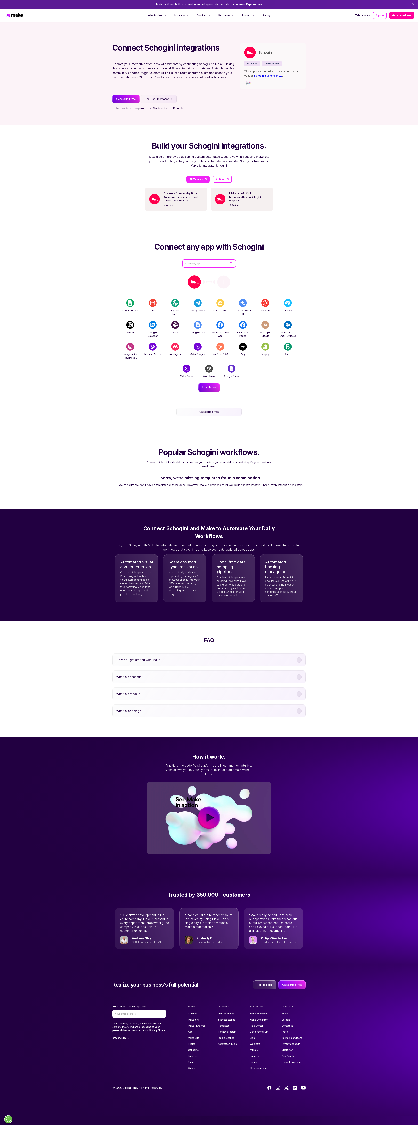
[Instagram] (278, 1087)
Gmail (153, 310)
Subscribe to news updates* (130, 1006)
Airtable (288, 310)
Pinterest (265, 310)
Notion (130, 332)
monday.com (175, 354)
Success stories (226, 1019)
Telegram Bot (198, 310)
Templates (223, 1025)
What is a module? (129, 694)
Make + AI (193, 1019)
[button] (252, 63)
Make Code (186, 376)
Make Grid (193, 1037)
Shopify (265, 354)
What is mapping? (128, 711)
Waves (191, 1068)
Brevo (288, 354)
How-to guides (226, 1013)
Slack (175, 332)
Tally (242, 354)
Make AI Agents (196, 1025)
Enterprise (193, 1056)
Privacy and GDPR (291, 1043)
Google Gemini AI (243, 312)
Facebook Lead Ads (220, 334)
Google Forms (231, 376)
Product (192, 1013)
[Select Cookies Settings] (8, 1119)
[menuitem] (157, 15)
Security (254, 1062)
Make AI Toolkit (152, 354)
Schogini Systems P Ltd (268, 75)
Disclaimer (287, 1049)
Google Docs (198, 332)
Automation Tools (227, 1043)
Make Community (259, 1019)
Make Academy (258, 1013)
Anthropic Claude (265, 334)
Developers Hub (259, 1031)
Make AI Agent (198, 354)
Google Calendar (153, 334)
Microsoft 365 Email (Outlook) (288, 334)
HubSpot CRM (220, 354)
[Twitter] (286, 1087)
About (285, 1013)
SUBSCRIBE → (121, 1037)
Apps (191, 1031)
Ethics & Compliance (292, 1062)
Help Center (256, 1025)
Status (191, 1062)
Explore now (254, 4)
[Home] (14, 15)
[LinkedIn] (295, 1087)
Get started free (401, 15)
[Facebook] (269, 1087)
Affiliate (254, 1049)
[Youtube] (303, 1087)
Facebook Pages (242, 334)
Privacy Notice (157, 1030)
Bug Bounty (288, 1056)
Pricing (266, 15)
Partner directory (227, 1031)
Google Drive (220, 310)
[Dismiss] (413, 4)
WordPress (209, 376)
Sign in (380, 15)
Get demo (193, 1049)
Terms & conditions (292, 1037)
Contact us (287, 1025)
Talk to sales (362, 15)
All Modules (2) (198, 179)
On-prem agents (259, 1068)
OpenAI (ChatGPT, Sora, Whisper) (175, 314)
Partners (254, 1056)
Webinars (255, 1043)
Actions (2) (222, 179)
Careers (286, 1019)
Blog (252, 1037)
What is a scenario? (129, 677)
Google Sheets (130, 310)
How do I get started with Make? (139, 660)
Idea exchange (226, 1037)
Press (285, 1031)
